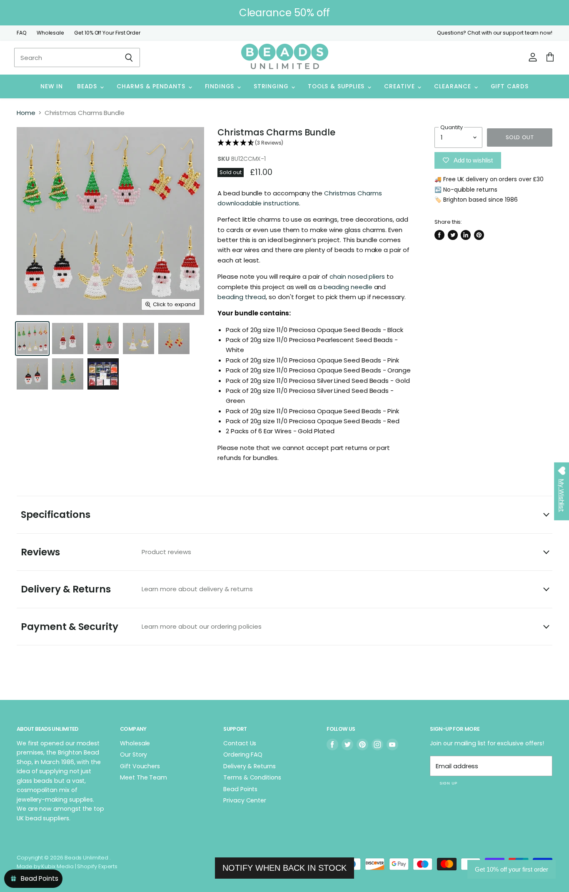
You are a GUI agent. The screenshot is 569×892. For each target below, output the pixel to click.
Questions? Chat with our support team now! (494, 33)
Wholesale (50, 33)
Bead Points (240, 789)
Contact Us (239, 743)
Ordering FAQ (242, 754)
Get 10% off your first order (511, 869)
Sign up (448, 783)
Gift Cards (510, 86)
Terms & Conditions (252, 777)
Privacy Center (244, 800)
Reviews (106, 552)
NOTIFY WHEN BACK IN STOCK (284, 867)
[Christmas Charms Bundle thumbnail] (32, 338)
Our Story (133, 754)
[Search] (129, 57)
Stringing (272, 86)
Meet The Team (143, 777)
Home (26, 112)
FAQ (22, 33)
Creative (400, 86)
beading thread (241, 296)
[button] (315, 143)
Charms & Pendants (152, 86)
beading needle (348, 286)
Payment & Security (141, 626)
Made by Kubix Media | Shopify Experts (67, 866)
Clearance (453, 86)
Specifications (55, 514)
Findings (220, 86)
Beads (88, 86)
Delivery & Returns (137, 589)
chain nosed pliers (357, 276)
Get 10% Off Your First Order (107, 33)
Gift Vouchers (140, 766)
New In (51, 86)
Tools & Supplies (337, 86)
